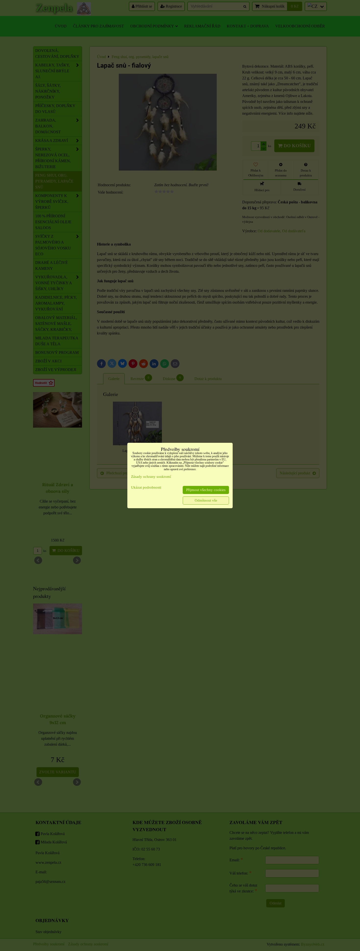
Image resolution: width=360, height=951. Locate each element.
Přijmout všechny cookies (206, 490)
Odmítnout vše (206, 500)
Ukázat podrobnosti (146, 487)
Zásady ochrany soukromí (151, 477)
